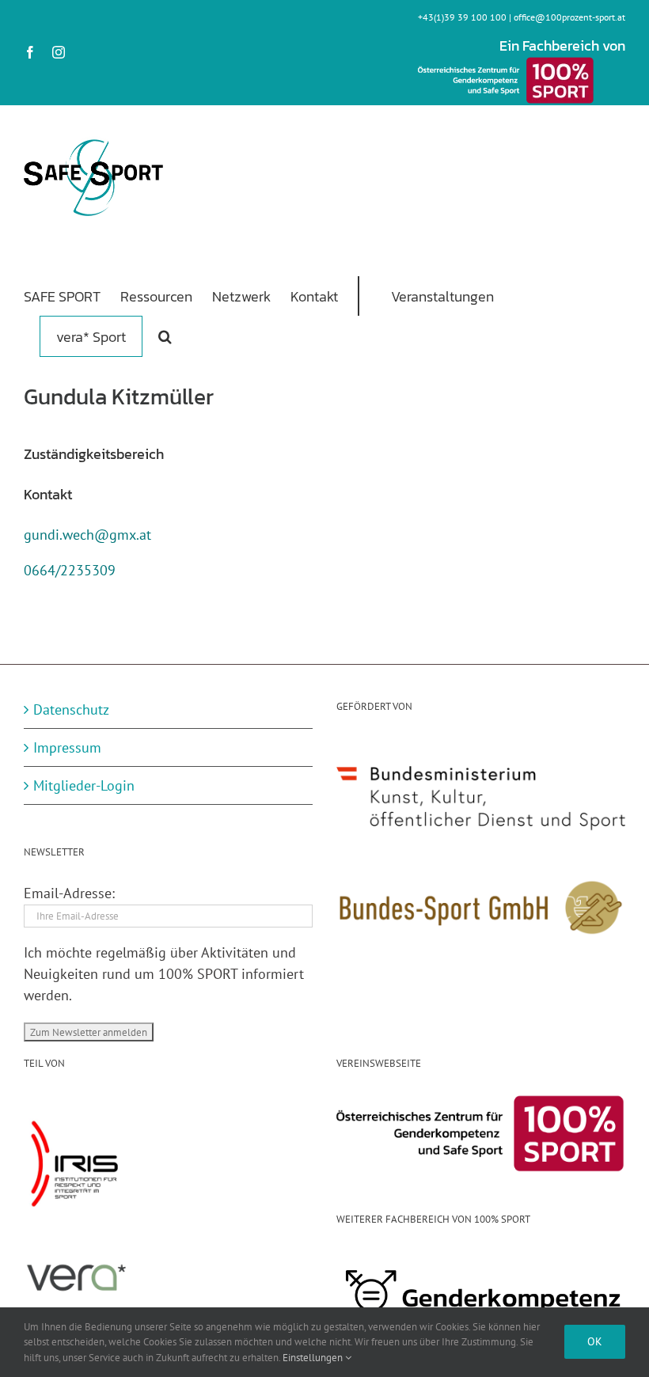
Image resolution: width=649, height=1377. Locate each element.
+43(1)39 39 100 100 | (466, 17)
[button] (165, 335)
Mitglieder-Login (84, 785)
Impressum (67, 747)
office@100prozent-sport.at (569, 17)
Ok (594, 1341)
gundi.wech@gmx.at (87, 534)
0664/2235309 (70, 570)
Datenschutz (71, 709)
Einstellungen (314, 1357)
